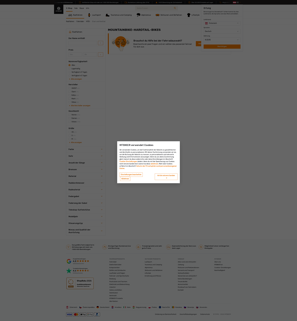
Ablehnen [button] (125, 179)
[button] (154, 164)
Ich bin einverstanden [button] (166, 177)
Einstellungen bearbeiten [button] (131, 175)
